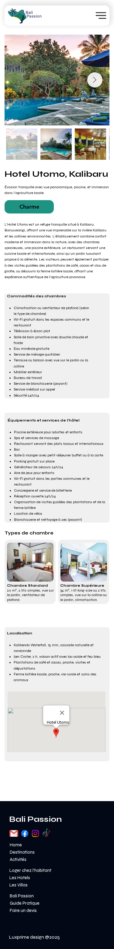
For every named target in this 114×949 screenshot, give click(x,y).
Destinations (22, 852)
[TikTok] (46, 833)
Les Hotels (19, 877)
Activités (18, 859)
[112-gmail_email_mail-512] (14, 833)
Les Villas (18, 885)
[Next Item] (94, 79)
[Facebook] (24, 833)
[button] (29, 206)
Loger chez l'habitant (30, 870)
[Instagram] (35, 833)
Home (16, 845)
